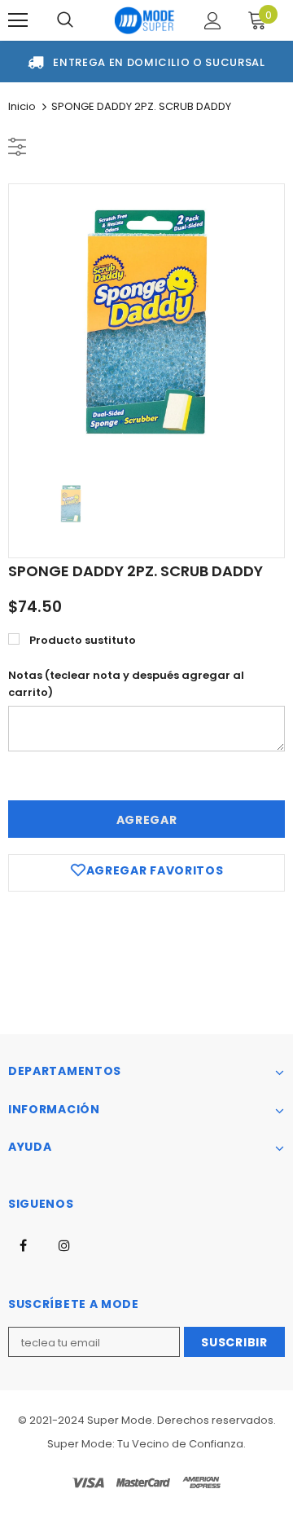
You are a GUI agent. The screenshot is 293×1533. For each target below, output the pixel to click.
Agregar (146, 820)
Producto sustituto (82, 640)
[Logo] (144, 20)
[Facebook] (22, 1244)
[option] (146, 322)
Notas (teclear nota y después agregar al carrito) (126, 683)
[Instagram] (64, 1244)
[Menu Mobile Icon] (18, 20)
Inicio (22, 106)
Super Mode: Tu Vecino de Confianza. (146, 1444)
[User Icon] (212, 20)
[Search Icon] (65, 20)
